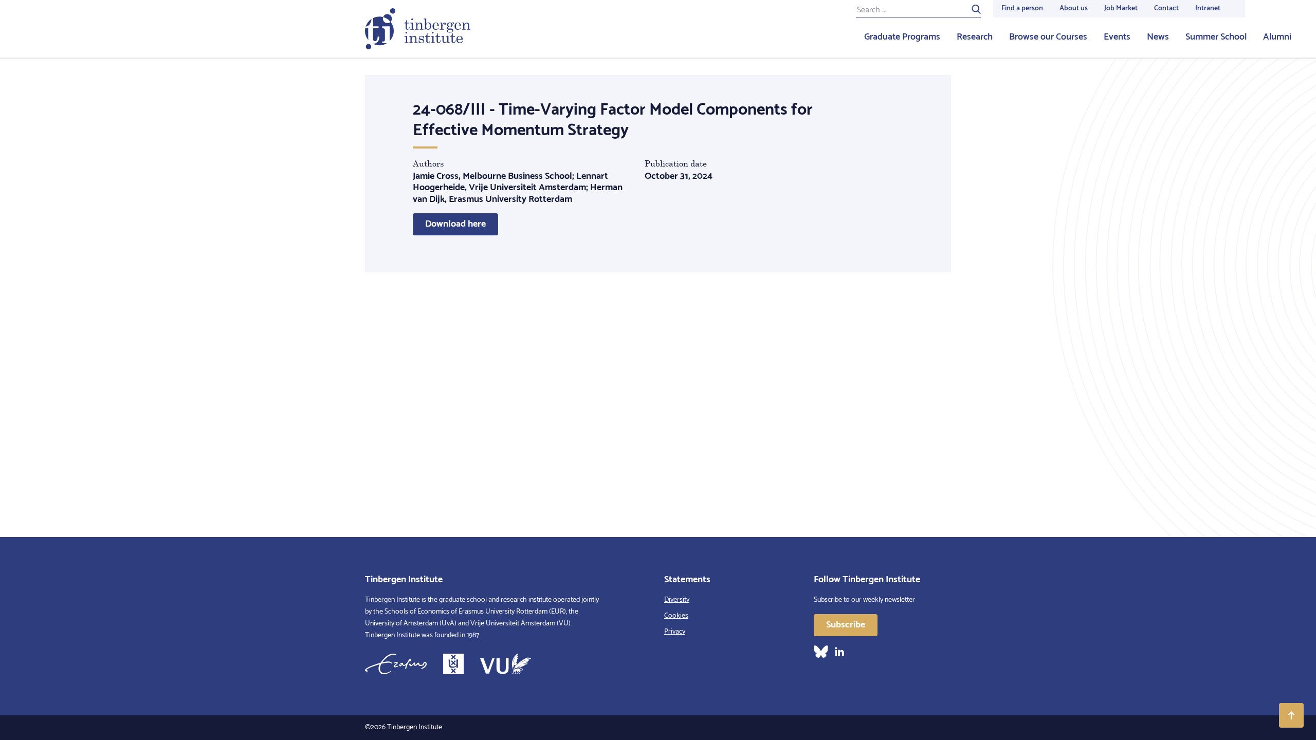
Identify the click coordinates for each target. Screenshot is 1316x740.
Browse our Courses (1048, 37)
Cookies (676, 616)
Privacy (674, 632)
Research (975, 37)
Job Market (1121, 8)
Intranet (1207, 8)
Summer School (1216, 37)
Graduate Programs (902, 37)
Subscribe (845, 625)
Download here (455, 224)
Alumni (1277, 37)
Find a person (1022, 8)
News (1158, 37)
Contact (1166, 8)
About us (1073, 8)
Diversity (676, 600)
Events (1117, 37)
